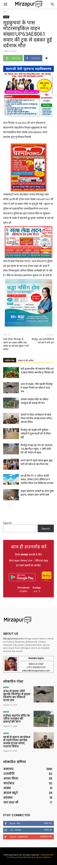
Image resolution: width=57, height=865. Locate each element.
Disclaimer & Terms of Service (37, 857)
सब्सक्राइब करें (46, 836)
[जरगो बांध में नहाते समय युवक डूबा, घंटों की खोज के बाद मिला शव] (11, 464)
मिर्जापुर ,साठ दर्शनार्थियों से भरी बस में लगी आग (43, 341)
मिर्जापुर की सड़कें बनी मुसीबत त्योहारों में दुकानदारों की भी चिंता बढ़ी (36, 433)
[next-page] (10, 507)
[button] (5, 4)
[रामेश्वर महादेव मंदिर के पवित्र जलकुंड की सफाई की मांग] (11, 403)
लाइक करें (48, 823)
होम (5, 12)
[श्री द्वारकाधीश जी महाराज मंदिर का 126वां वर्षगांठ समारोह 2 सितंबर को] (11, 372)
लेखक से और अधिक (25, 360)
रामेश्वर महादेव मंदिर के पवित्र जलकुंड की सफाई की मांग (16, 719)
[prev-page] (5, 507)
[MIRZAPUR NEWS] (28, 620)
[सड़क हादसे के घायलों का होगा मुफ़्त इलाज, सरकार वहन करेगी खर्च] (11, 494)
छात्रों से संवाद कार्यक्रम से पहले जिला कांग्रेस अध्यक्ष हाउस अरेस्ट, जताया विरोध (37, 418)
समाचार (6, 17)
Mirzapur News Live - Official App (28, 560)
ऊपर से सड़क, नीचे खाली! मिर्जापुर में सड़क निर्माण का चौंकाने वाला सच (37, 387)
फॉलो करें (48, 830)
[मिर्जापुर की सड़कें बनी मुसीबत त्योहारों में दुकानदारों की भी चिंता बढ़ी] (11, 433)
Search (7, 523)
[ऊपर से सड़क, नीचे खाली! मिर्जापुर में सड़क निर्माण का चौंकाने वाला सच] (11, 387)
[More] (46, 58)
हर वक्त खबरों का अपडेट (28, 565)
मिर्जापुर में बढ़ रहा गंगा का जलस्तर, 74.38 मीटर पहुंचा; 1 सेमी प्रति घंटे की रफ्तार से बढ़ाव (37, 449)
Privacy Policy (16, 857)
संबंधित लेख (9, 360)
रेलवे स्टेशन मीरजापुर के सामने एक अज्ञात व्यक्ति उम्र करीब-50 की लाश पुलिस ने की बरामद (15, 344)
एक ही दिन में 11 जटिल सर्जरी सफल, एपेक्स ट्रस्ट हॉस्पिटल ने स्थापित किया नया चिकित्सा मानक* (37, 479)
